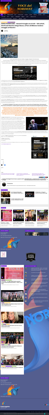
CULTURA (30, 14)
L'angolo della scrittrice (4, 211)
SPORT (27, 16)
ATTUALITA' (15, 210)
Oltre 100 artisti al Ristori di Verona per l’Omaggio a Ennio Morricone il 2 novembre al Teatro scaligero (8, 174)
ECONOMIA (39, 14)
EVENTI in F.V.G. (42, 210)
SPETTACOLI (15, 18)
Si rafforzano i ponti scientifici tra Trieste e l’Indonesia (12, 367)
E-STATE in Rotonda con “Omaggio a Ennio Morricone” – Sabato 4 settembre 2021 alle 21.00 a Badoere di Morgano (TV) (23, 174)
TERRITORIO (20, 18)
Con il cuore (32, 210)
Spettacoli (18, 210)
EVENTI (44, 14)
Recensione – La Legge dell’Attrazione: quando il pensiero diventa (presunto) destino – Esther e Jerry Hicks (6, 224)
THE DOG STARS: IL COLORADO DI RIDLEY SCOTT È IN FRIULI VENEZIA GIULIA (18, 223)
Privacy (25, 18)
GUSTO (8, 16)
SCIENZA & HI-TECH (33, 16)
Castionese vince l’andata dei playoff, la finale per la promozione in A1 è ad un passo (42, 223)
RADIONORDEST (18, 16)
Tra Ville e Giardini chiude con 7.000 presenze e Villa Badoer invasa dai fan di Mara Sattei (17, 200)
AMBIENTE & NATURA (10, 14)
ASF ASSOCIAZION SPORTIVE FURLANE (6, 18)
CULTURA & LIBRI (3, 210)
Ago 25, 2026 (4, 224)
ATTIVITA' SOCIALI (3, 366)
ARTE (15, 14)
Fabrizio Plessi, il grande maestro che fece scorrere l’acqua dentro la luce (29, 223)
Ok (44, 413)
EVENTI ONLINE (3, 16)
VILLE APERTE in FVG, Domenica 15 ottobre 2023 (38, 272)
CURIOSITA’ (35, 14)
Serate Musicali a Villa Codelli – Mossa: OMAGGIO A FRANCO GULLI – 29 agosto (17, 193)
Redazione (6, 30)
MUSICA (12, 16)
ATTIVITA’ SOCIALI (20, 14)
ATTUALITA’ (26, 14)
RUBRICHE (23, 16)
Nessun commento (5, 225)
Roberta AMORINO (9, 224)
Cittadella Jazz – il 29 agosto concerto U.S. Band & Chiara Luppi (41, 193)
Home (5, 14)
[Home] (2, 15)
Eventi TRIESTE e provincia (8, 366)
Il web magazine (3, 11)
